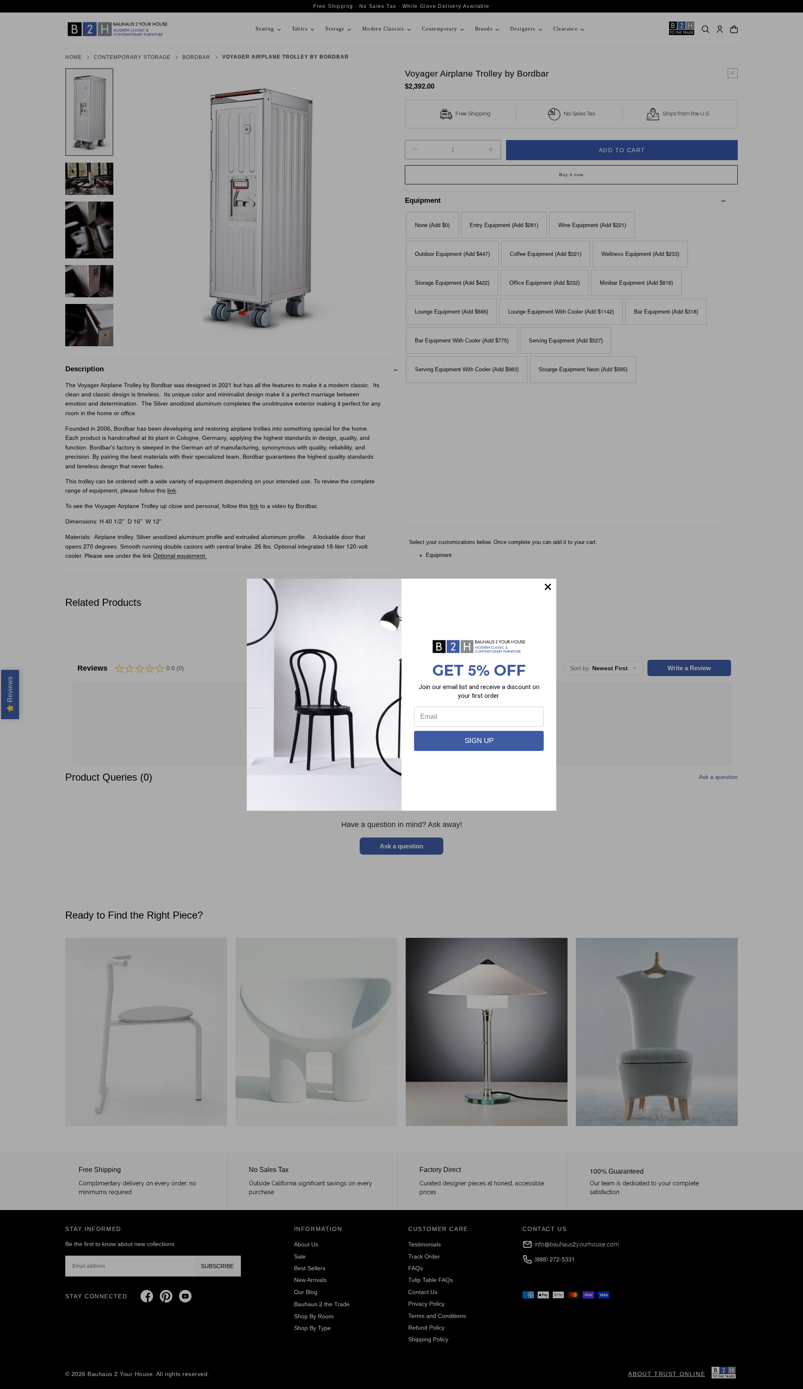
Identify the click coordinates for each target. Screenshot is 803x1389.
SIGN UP (479, 741)
